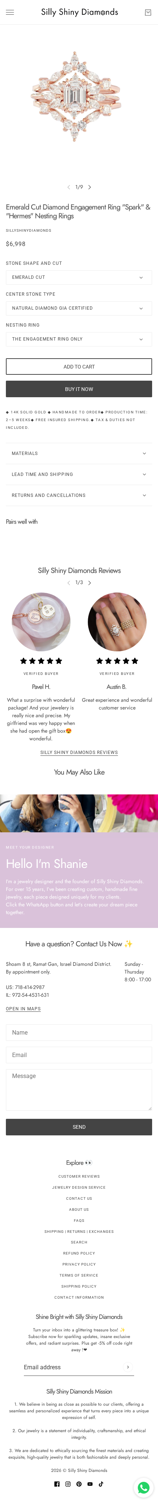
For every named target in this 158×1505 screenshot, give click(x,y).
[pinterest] (79, 1483)
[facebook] (56, 1483)
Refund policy (79, 1253)
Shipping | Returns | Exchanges (79, 1232)
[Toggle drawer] (10, 12)
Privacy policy (79, 1264)
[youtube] (90, 1483)
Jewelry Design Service (79, 1187)
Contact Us (79, 1198)
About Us (79, 1209)
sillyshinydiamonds (28, 230)
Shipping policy (79, 1286)
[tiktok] (101, 1483)
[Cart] (148, 12)
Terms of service (79, 1275)
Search (79, 1242)
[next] (89, 187)
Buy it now (79, 389)
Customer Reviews (79, 1176)
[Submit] (128, 1367)
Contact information (79, 1297)
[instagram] (67, 1483)
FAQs (79, 1220)
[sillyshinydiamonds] (79, 12)
